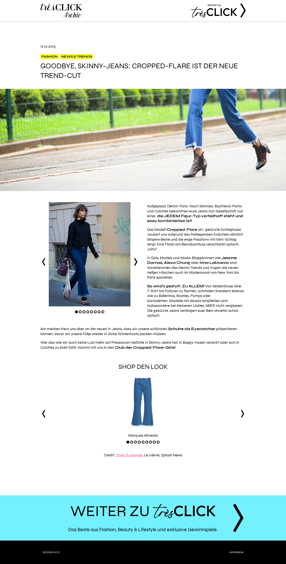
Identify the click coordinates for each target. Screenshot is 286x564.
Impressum (236, 552)
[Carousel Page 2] (80, 311)
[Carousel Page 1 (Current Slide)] (76, 311)
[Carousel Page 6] (95, 311)
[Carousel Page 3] (83, 311)
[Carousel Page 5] (91, 311)
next (136, 262)
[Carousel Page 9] (158, 442)
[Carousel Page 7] (99, 311)
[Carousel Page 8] (102, 311)
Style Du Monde (129, 455)
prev (43, 262)
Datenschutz (51, 552)
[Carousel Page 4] (87, 311)
